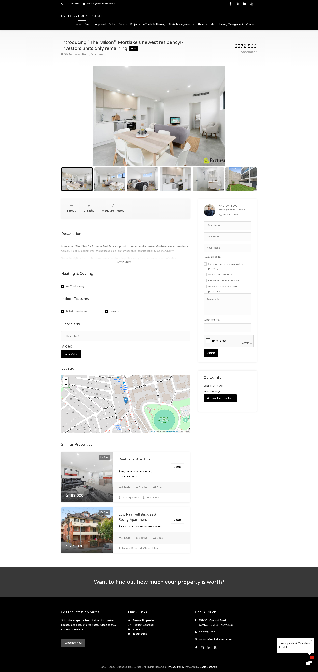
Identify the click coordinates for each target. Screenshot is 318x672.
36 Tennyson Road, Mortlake (83, 54)
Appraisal (100, 24)
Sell (111, 24)
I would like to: (212, 257)
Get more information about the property (226, 266)
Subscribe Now (73, 642)
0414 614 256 (230, 214)
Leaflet (152, 431)
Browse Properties (143, 620)
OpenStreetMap (172, 431)
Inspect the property (220, 274)
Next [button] (247, 120)
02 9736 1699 (72, 3)
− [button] (66, 385)
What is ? (212, 319)
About (201, 24)
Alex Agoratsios (130, 497)
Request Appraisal (143, 624)
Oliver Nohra (152, 497)
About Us (138, 629)
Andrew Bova (129, 548)
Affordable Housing (154, 24)
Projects (135, 24)
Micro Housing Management (227, 24)
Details (177, 466)
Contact (250, 24)
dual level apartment (136, 459)
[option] (159, 116)
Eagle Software (208, 666)
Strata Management (179, 24)
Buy (87, 24)
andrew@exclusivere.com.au (232, 210)
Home (77, 24)
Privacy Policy (176, 666)
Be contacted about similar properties (223, 289)
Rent (121, 24)
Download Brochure (221, 398)
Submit (211, 352)
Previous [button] (71, 120)
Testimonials (139, 633)
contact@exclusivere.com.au (101, 3)
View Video (71, 354)
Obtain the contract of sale (223, 280)
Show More (124, 261)
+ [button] (66, 380)
